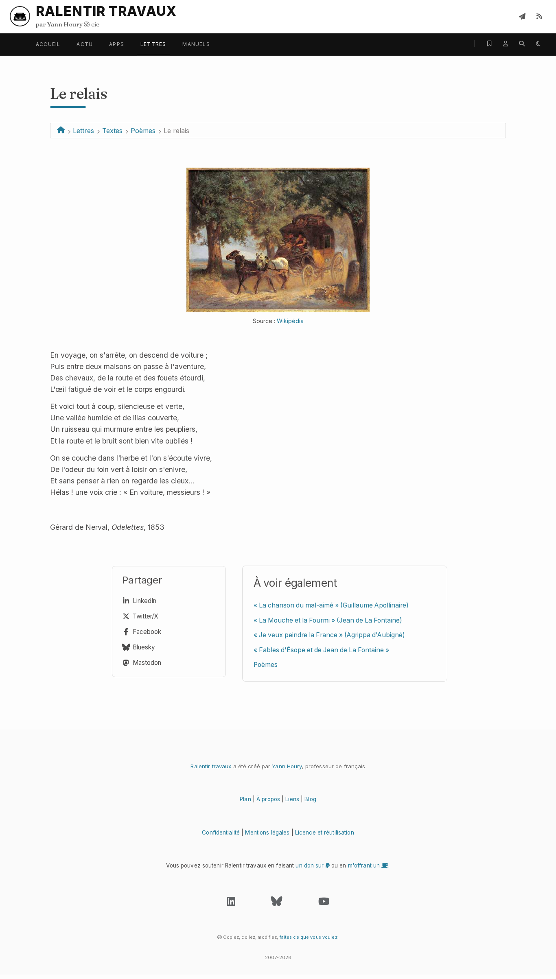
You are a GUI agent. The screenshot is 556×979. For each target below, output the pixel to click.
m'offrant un (365, 865)
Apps (116, 44)
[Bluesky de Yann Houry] (276, 903)
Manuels (196, 44)
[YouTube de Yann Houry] (323, 903)
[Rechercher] (522, 43)
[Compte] (505, 43)
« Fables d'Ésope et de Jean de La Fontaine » (321, 650)
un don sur (310, 865)
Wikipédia (290, 320)
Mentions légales (267, 832)
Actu (85, 44)
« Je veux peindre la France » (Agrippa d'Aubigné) (329, 635)
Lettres (153, 44)
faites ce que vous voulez (308, 937)
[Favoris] (489, 43)
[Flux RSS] (539, 16)
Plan (245, 799)
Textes (112, 131)
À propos (268, 799)
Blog (310, 799)
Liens (292, 799)
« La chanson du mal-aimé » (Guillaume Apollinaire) (331, 605)
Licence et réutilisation (324, 832)
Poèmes (143, 131)
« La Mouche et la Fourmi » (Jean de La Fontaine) (328, 620)
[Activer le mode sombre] (538, 43)
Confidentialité (221, 832)
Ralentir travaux (210, 766)
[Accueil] (61, 131)
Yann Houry (287, 766)
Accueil (48, 44)
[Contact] (522, 16)
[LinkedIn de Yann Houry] (231, 903)
